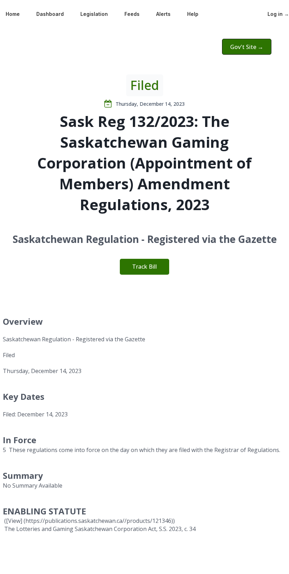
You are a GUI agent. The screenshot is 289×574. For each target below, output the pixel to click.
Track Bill (144, 266)
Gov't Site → (246, 47)
